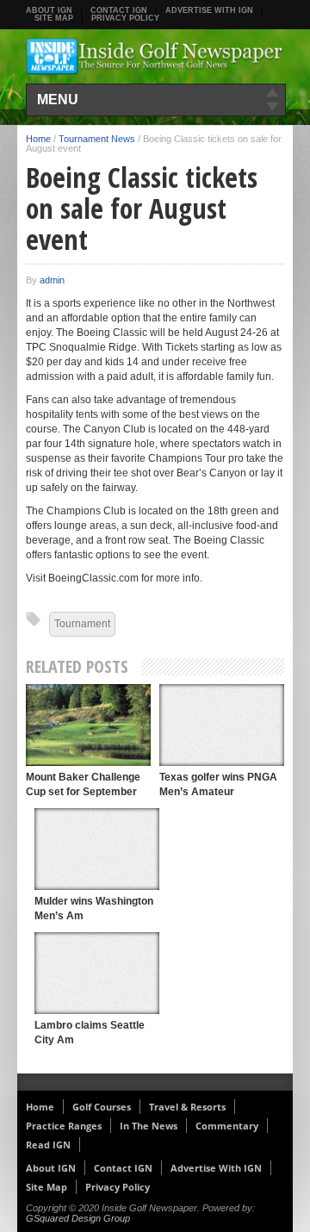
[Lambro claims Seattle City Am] (96, 973)
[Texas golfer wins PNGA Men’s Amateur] (221, 725)
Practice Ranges (64, 1125)
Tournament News (97, 139)
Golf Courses (101, 1106)
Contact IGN (118, 10)
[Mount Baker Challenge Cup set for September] (88, 725)
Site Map (53, 18)
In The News (148, 1125)
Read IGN (48, 1144)
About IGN (49, 10)
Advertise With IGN (209, 10)
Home (38, 139)
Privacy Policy (125, 18)
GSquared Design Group (78, 1218)
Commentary (226, 1125)
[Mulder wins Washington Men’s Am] (96, 849)
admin (52, 280)
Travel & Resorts (187, 1106)
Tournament (82, 624)
